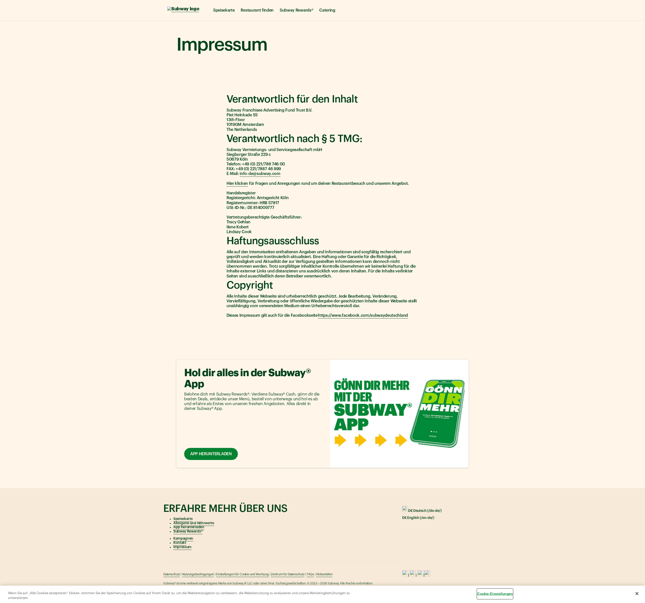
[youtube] (420, 575)
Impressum (182, 547)
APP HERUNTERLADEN (211, 454)
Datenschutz (171, 574)
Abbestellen (324, 574)
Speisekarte (224, 10)
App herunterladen (188, 527)
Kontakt (179, 543)
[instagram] (413, 575)
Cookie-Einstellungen (495, 593)
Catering (327, 10)
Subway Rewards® (296, 10)
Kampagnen (183, 538)
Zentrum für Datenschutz (287, 574)
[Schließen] (636, 593)
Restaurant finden (257, 10)
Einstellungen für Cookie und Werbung (242, 574)
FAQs (310, 574)
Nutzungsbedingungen (198, 574)
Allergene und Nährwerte (193, 523)
